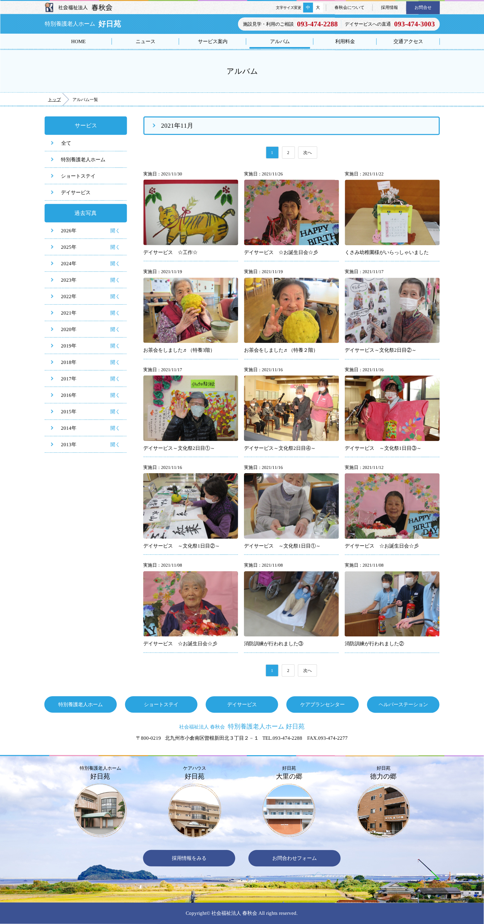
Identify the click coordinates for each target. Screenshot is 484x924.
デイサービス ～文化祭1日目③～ (383, 448)
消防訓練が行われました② (374, 644)
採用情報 (389, 7)
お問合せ (423, 7)
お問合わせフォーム (294, 858)
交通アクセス (408, 41)
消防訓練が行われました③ (273, 643)
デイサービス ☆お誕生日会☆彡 (281, 252)
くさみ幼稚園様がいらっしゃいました (387, 252)
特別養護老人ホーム (83, 159)
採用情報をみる (189, 858)
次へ (307, 152)
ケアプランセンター (322, 704)
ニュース (145, 41)
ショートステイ (78, 176)
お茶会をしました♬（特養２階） (281, 350)
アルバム (280, 41)
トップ (54, 99)
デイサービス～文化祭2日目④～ (280, 448)
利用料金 (345, 41)
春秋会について (349, 7)
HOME (78, 41)
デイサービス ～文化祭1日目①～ (282, 546)
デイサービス (76, 192)
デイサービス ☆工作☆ (170, 252)
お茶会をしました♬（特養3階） (179, 350)
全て (66, 143)
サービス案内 (213, 41)
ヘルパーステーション (403, 704)
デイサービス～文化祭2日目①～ (179, 448)
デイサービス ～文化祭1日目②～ (181, 546)
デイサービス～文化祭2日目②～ (381, 350)
